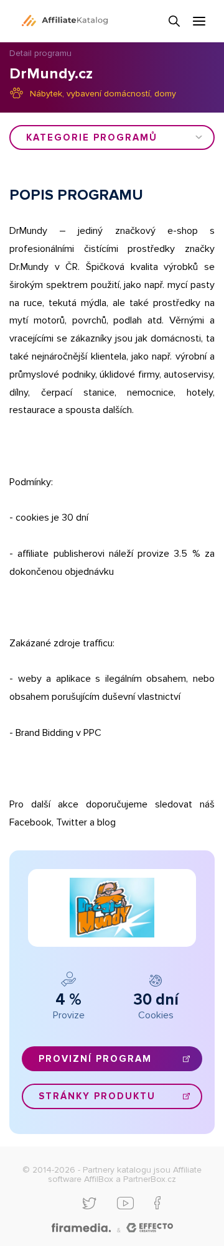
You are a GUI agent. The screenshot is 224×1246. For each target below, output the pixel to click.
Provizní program (95, 1058)
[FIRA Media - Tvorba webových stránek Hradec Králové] (81, 1228)
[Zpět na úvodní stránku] (65, 20)
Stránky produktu (97, 1096)
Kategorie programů (91, 137)
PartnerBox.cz (149, 1179)
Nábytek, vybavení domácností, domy (103, 93)
